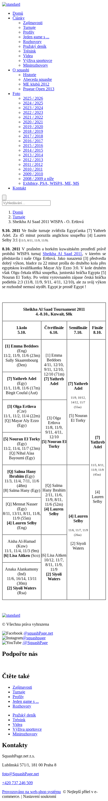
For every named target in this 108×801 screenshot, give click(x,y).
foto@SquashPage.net (20, 774)
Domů (18, 212)
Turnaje (19, 217)
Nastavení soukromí (39, 796)
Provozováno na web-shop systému (31, 791)
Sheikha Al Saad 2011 (62, 253)
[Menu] (4, 197)
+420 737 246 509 (17, 783)
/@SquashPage (35, 642)
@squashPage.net (38, 633)
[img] (11, 4)
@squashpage (34, 638)
